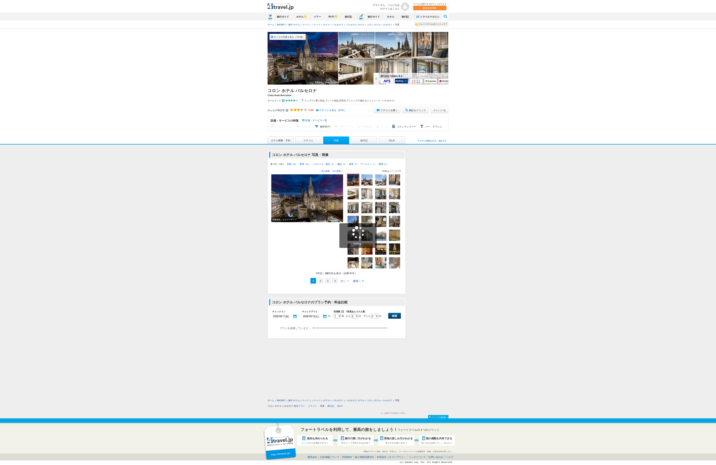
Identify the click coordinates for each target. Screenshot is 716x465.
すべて (277, 164)
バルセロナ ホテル (355, 24)
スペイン (306, 24)
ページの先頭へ (439, 417)
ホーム (271, 24)
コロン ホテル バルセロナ (379, 24)
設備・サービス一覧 (315, 120)
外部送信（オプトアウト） (391, 457)
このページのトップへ (394, 412)
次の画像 (336, 170)
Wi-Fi (331, 16)
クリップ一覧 (439, 110)
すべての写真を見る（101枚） (289, 36)
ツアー (317, 16)
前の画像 (325, 170)
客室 (305, 163)
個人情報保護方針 (364, 457)
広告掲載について (329, 457)
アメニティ (368, 163)
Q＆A (392, 140)
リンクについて (417, 457)
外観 (292, 163)
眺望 (383, 163)
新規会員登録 (430, 7)
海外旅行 (281, 24)
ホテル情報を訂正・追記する (433, 140)
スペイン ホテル (322, 24)
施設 (342, 163)
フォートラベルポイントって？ (433, 23)
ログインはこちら (390, 8)
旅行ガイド (283, 16)
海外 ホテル (294, 24)
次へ (343, 281)
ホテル (300, 16)
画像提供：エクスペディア (326, 82)
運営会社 (312, 457)
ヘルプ (449, 457)
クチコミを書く (389, 110)
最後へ (357, 281)
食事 (353, 163)
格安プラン (299, 405)
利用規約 (347, 457)
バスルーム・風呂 (323, 163)
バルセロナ (337, 24)
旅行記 (348, 16)
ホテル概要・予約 (280, 140)
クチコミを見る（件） (332, 110)
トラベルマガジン (429, 16)
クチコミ (308, 140)
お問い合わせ (435, 457)
